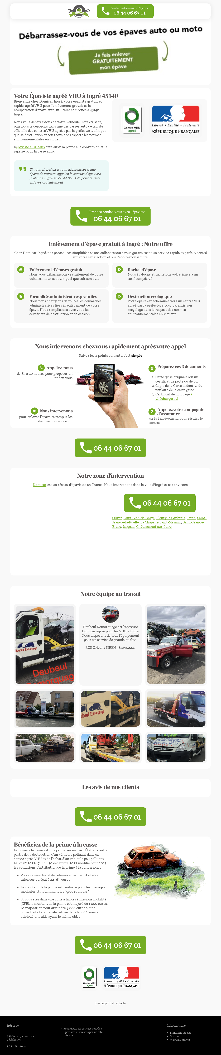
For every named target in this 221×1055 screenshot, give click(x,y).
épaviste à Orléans (30, 147)
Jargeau (129, 526)
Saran (191, 518)
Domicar (39, 484)
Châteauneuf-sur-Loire (154, 526)
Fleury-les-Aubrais (170, 518)
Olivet (117, 518)
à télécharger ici (173, 396)
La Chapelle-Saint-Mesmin (160, 522)
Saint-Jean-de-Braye (139, 518)
